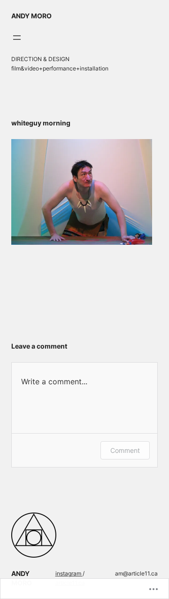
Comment (125, 450)
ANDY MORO (31, 16)
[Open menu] (17, 37)
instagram (69, 573)
